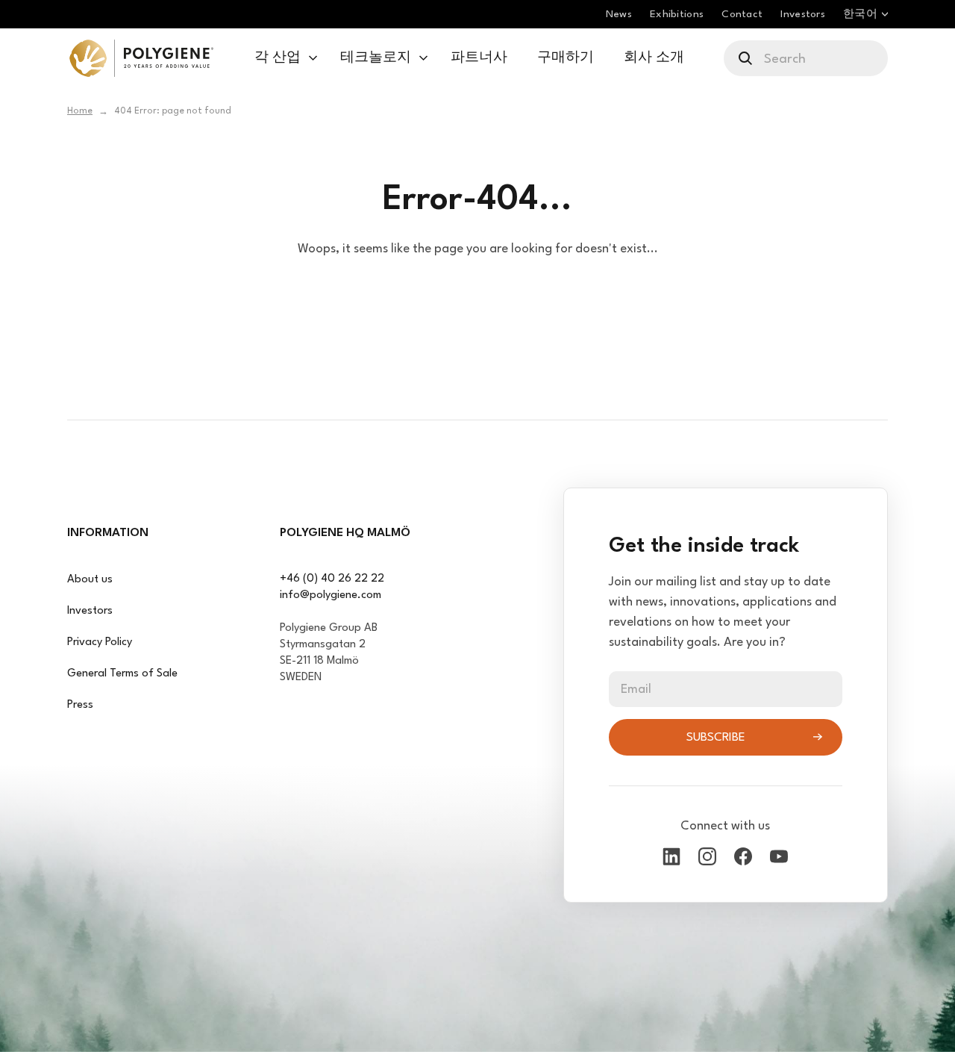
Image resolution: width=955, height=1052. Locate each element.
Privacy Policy (99, 642)
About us (90, 579)
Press (80, 705)
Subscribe (715, 738)
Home (80, 111)
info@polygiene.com (330, 595)
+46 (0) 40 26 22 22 (332, 579)
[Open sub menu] (313, 58)
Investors (90, 611)
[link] (141, 58)
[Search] (746, 58)
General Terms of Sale (122, 673)
